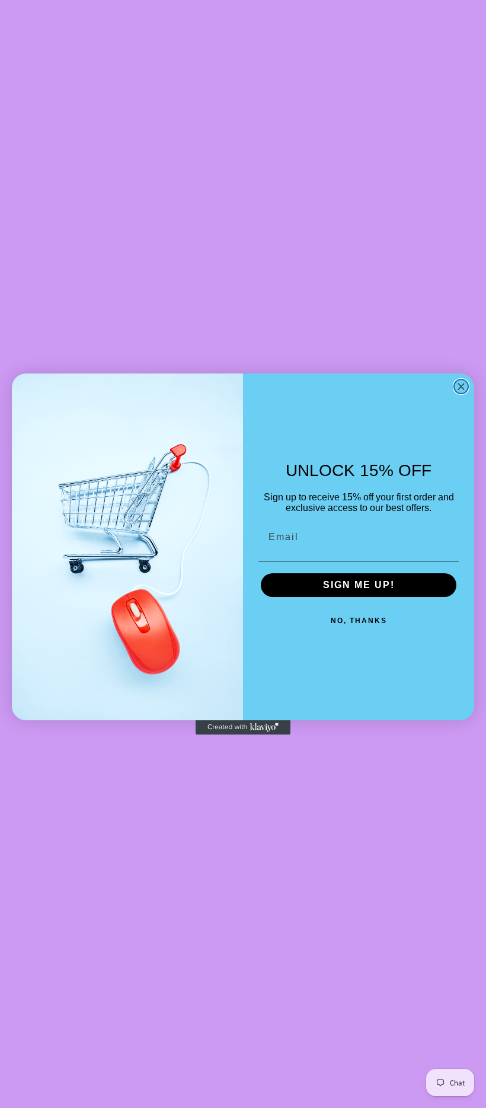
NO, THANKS (359, 621)
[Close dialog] (461, 386)
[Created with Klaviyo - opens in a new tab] (243, 727)
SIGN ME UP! (359, 585)
